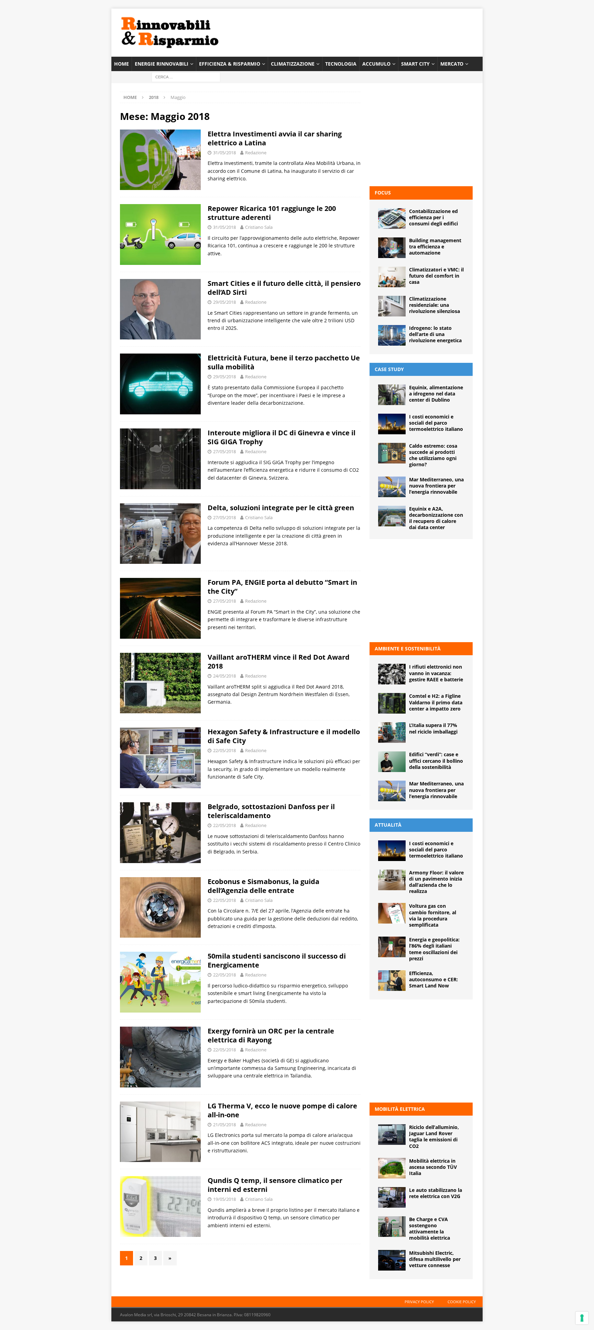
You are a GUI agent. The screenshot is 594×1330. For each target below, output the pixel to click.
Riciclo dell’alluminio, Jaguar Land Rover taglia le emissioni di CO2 (434, 1136)
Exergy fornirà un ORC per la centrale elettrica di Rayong (271, 1035)
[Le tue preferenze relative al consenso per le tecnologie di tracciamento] (581, 1318)
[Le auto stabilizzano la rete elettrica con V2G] (392, 1197)
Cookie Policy (462, 1301)
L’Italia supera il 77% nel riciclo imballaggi (433, 728)
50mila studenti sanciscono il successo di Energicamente (277, 960)
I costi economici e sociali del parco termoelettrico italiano (436, 422)
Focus (383, 192)
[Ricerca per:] (186, 77)
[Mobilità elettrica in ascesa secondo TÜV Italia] (392, 1168)
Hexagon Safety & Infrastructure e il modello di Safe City (284, 736)
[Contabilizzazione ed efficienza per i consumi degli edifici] (392, 218)
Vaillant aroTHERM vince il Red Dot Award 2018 (279, 661)
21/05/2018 (224, 1124)
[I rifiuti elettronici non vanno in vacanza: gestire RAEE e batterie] (392, 674)
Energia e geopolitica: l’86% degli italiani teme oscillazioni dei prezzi (434, 949)
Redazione (255, 152)
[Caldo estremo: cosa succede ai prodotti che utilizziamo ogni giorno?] (392, 453)
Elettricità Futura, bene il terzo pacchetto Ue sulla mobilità (284, 362)
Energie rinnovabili (161, 63)
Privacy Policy (419, 1301)
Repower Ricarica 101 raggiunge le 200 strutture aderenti (272, 213)
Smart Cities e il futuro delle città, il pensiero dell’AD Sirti (284, 288)
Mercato (451, 63)
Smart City (415, 63)
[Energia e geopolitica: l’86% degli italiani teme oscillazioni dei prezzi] (392, 947)
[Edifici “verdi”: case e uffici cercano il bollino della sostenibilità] (392, 761)
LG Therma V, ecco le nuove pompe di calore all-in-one (282, 1110)
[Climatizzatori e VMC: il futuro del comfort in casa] (392, 277)
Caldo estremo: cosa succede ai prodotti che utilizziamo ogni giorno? (433, 455)
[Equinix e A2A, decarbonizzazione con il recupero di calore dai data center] (392, 516)
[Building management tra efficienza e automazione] (392, 247)
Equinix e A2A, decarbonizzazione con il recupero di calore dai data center (436, 518)
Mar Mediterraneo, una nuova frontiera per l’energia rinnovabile (436, 485)
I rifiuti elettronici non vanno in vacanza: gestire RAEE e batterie (436, 672)
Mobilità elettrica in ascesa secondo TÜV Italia (433, 1167)
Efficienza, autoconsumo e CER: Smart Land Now (433, 979)
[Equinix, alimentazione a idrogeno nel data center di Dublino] (392, 394)
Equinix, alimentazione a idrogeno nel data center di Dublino (436, 393)
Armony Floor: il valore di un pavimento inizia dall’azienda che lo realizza (436, 882)
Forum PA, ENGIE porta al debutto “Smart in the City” (282, 587)
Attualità (388, 825)
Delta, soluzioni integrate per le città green (281, 507)
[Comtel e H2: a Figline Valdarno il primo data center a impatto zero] (392, 703)
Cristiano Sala (259, 227)
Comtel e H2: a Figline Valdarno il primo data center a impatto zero (435, 702)
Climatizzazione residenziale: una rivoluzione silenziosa (434, 304)
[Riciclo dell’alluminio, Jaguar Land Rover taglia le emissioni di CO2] (392, 1134)
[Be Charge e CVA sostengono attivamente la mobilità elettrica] (392, 1226)
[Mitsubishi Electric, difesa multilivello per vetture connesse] (392, 1260)
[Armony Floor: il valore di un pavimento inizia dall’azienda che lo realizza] (392, 880)
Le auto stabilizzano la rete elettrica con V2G (435, 1193)
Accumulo (376, 63)
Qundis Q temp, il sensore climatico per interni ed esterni (275, 1185)
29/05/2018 (224, 302)
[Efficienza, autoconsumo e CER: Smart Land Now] (392, 980)
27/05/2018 (224, 451)
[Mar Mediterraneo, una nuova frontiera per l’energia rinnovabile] (392, 487)
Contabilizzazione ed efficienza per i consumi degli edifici (433, 217)
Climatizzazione (293, 63)
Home (121, 63)
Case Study (389, 369)
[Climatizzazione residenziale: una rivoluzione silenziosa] (392, 306)
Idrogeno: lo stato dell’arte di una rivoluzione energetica (435, 334)
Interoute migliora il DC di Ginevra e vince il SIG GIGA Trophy (281, 437)
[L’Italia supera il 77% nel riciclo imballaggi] (392, 732)
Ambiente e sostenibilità (408, 648)
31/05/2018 (224, 152)
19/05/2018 (224, 1199)
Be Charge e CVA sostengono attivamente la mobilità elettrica (429, 1228)
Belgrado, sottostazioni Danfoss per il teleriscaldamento (271, 811)
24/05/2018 (224, 676)
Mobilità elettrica (400, 1109)
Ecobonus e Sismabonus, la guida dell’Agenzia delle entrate (263, 886)
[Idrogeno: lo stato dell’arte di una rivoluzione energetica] (392, 335)
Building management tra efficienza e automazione (435, 246)
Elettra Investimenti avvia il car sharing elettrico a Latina (275, 138)
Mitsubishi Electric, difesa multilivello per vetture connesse (435, 1259)
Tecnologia (340, 63)
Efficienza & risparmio (229, 63)
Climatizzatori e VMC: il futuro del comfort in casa (436, 275)
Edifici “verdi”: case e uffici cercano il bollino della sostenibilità (436, 760)
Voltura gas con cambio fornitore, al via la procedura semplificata (432, 915)
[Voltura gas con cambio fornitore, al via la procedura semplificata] (392, 913)
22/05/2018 (224, 750)
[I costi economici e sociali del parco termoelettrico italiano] (392, 424)
